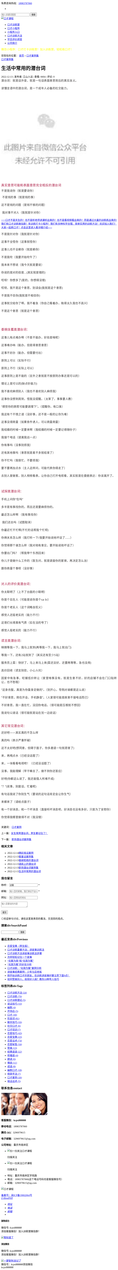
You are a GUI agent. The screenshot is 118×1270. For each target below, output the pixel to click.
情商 (12, 1063)
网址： (5, 897)
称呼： (5, 885)
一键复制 (12, 1260)
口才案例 (17, 827)
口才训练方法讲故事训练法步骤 (24, 953)
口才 (12, 1015)
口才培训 (14, 1029)
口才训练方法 (14, 35)
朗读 (11, 1059)
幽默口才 (14, 1070)
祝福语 (12, 1055)
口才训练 (14, 996)
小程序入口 (13, 32)
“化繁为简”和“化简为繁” (20, 960)
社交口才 (14, 1026)
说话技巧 (14, 1004)
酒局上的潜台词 (27, 864)
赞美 (12, 1048)
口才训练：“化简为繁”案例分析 (24, 968)
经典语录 (14, 1051)
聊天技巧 (14, 1022)
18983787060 (25, 3)
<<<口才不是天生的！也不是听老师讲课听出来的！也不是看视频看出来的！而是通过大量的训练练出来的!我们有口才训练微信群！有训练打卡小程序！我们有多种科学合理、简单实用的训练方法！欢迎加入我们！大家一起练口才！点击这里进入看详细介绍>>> (59, 224)
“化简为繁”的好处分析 (19, 964)
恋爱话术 (14, 1040)
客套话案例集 (26, 856)
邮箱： (5, 891)
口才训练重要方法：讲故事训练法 (25, 949)
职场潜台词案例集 (21, 839)
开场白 (12, 1011)
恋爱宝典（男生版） (18, 946)
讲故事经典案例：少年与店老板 (24, 972)
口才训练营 (13, 24)
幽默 (11, 1007)
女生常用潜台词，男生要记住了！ (29, 833)
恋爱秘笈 (14, 1044)
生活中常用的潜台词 (30, 871)
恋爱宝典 (14, 1037)
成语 (11, 1066)
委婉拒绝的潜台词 (28, 860)
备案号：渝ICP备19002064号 (16, 1195)
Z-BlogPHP (7, 1198)
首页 (21, 55)
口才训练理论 (16, 1000)
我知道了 (9, 1237)
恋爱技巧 (14, 1033)
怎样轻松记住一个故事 (19, 957)
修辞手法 (14, 1074)
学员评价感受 (14, 39)
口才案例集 (32, 55)
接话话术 (14, 1081)
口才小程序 (13, 28)
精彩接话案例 (26, 853)
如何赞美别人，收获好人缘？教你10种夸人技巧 (33, 979)
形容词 (13, 1018)
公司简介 (12, 43)
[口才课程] (7, 18)
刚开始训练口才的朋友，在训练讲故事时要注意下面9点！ (38, 975)
